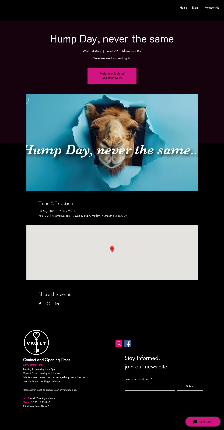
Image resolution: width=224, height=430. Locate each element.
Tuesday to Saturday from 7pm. (39, 369)
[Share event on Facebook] (40, 303)
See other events (112, 78)
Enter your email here (137, 379)
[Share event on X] (48, 303)
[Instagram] (118, 343)
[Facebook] (127, 343)
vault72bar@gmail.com (42, 398)
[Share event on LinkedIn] (57, 303)
